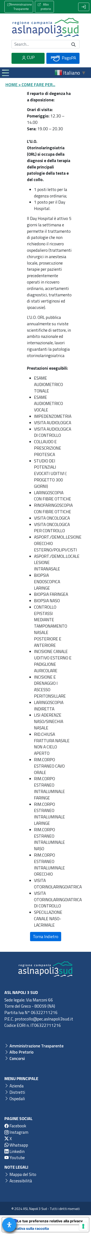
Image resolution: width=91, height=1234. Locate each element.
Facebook (17, 1125)
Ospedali (17, 1098)
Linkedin (17, 1151)
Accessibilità (20, 1180)
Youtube (17, 1157)
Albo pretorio (46, 6)
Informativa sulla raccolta (27, 1228)
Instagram (18, 1132)
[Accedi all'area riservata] (83, 7)
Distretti (17, 1092)
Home (11, 84)
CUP (30, 57)
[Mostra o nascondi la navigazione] (5, 72)
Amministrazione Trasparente (21, 6)
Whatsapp (18, 1145)
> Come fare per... (36, 84)
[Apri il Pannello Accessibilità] (9, 1225)
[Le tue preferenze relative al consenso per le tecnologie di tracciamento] (83, 1226)
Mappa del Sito (22, 1174)
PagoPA (68, 58)
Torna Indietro (45, 936)
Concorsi (17, 1058)
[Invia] (73, 44)
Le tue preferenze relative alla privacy (50, 1221)
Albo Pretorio (21, 1052)
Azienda (16, 1086)
